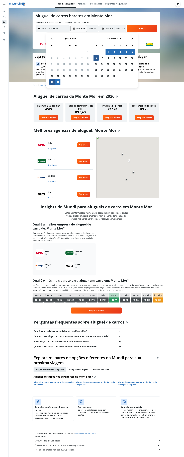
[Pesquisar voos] (4, 11)
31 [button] (58, 82)
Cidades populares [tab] (101, 369)
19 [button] (70, 70)
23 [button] (52, 76)
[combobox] (48, 22)
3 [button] (57, 58)
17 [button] (58, 70)
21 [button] (82, 70)
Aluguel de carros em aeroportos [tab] (50, 369)
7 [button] (81, 58)
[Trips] (4, 39)
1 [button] (87, 52)
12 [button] (70, 64)
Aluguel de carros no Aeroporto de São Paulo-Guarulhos (54, 383)
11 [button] (64, 64)
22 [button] (88, 70)
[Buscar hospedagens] (4, 16)
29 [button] (88, 76)
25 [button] (64, 76)
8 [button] (87, 58)
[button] (4, 4)
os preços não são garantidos (85, 433)
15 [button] (88, 64)
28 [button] (82, 76)
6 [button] (75, 58)
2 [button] (51, 58)
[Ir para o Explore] (4, 32)
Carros (35, 85)
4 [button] (63, 58)
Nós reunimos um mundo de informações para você (59, 445)
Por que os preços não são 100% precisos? (55, 449)
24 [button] (58, 76)
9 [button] (51, 64)
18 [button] (64, 70)
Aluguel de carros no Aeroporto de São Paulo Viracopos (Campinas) (137, 383)
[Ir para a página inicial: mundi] (17, 4)
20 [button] (76, 70)
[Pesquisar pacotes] (4, 27)
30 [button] (52, 82)
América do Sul (45, 85)
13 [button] (76, 64)
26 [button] (70, 76)
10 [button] (58, 64)
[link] (48, 117)
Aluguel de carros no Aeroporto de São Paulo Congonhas (95, 383)
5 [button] (69, 58)
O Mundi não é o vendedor (47, 440)
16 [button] (52, 70)
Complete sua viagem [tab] (78, 369)
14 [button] (82, 64)
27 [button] (76, 76)
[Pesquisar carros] (4, 22)
